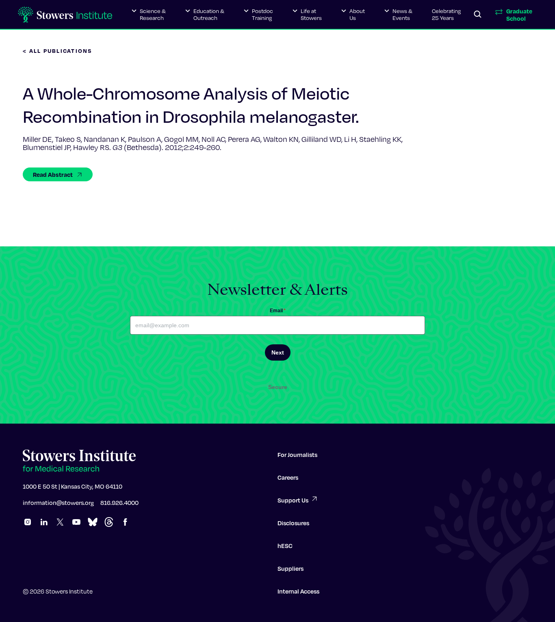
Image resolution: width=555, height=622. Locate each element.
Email (278, 310)
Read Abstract (53, 174)
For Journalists (297, 454)
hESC (285, 545)
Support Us (293, 500)
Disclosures (293, 522)
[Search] (477, 14)
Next (277, 352)
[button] (149, 15)
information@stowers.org (58, 502)
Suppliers (291, 568)
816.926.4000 (119, 502)
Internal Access (298, 591)
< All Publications (58, 50)
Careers (288, 477)
